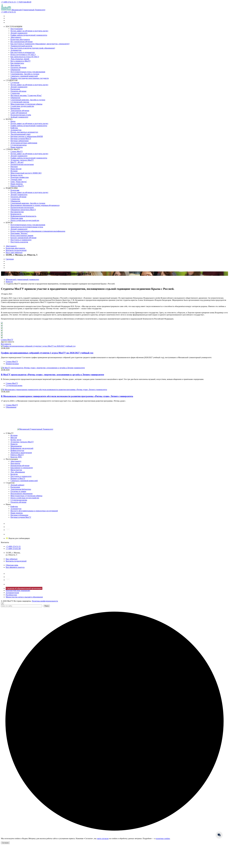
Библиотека (15, 108)
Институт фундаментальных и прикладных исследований (34, 511)
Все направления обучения (21, 42)
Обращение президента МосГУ (23, 210)
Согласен (5, 843)
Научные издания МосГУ (20, 139)
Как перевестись (17, 63)
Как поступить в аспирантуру (22, 52)
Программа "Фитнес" (19, 233)
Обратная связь (16, 218)
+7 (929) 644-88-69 (23, 2)
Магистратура (16, 470)
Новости (14, 444)
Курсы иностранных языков (21, 235)
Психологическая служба (20, 115)
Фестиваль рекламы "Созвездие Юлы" (26, 95)
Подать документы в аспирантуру (24, 132)
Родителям (14, 190)
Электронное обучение (19, 111)
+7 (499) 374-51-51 (8, 2)
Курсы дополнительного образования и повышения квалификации (37, 231)
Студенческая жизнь (14, 385)
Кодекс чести (15, 440)
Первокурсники (12, 364)
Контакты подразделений (16, 250)
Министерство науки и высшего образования (24, 597)
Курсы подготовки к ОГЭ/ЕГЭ (23, 55)
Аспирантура (15, 50)
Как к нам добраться (14, 252)
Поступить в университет (20, 240)
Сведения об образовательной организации (24, 588)
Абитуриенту (15, 37)
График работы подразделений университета (28, 35)
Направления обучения (19, 466)
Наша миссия (15, 169)
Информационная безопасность (23, 216)
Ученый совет (16, 179)
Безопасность (15, 214)
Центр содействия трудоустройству (24, 220)
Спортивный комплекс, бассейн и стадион (27, 100)
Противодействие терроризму (18, 590)
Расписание (15, 89)
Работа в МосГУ (17, 186)
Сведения (10, 259)
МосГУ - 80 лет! (16, 162)
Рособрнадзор (11, 595)
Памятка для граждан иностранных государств (29, 78)
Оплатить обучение (18, 67)
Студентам (14, 83)
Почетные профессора (19, 177)
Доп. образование (17, 472)
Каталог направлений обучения (23, 238)
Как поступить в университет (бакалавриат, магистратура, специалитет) (39, 44)
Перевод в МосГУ (17, 478)
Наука (12, 121)
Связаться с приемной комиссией (24, 76)
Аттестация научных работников (23, 143)
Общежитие (15, 70)
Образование (11, 407)
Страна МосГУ (16, 151)
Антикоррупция (12, 593)
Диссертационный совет (20, 134)
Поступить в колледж (19, 242)
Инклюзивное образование (21, 494)
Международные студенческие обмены (26, 104)
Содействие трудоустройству (22, 106)
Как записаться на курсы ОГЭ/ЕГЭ (24, 57)
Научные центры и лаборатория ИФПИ (26, 136)
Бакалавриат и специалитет (21, 468)
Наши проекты (16, 147)
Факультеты (15, 65)
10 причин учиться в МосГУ (22, 160)
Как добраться (11, 559)
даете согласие (103, 838)
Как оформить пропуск (15, 567)
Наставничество (17, 212)
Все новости (6, 344)
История (13, 171)
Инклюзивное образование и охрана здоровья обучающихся (34, 205)
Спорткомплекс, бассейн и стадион (24, 74)
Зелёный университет (19, 117)
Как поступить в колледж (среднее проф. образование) (32, 48)
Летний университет (18, 33)
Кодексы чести (16, 175)
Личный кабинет (17, 485)
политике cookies (163, 838)
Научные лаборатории (19, 141)
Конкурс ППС (16, 457)
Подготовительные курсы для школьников (27, 72)
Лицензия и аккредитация (21, 453)
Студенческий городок (19, 102)
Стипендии (15, 93)
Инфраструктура (17, 450)
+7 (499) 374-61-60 (13, 549)
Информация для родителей (21, 448)
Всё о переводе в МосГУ (20, 61)
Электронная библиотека (20, 489)
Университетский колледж (21, 46)
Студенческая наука (18, 145)
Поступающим (16, 29)
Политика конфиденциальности (45, 601)
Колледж (14, 474)
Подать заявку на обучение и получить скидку (29, 31)
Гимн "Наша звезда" (18, 182)
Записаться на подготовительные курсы (26, 227)
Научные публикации (19, 515)
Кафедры (14, 128)
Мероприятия (16, 446)
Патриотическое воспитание (22, 164)
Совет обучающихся (18, 113)
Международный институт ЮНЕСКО (26, 173)
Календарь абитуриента (20, 39)
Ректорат (14, 167)
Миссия (13, 438)
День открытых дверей (19, 59)
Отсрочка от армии (18, 491)
